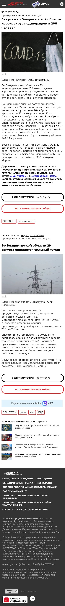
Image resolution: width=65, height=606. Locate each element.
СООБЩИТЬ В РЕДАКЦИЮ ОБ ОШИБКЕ (25, 509)
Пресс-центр (44, 478)
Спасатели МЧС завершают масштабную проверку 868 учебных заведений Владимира (36, 446)
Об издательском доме (17, 478)
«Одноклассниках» (43, 176)
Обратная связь (12, 482)
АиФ (4, 74)
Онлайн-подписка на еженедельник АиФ (29, 487)
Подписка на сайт (14, 491)
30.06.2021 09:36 (10, 12)
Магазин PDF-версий (38, 482)
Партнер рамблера (28, 591)
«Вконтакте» (17, 176)
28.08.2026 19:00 (10, 235)
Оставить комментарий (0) (32, 208)
